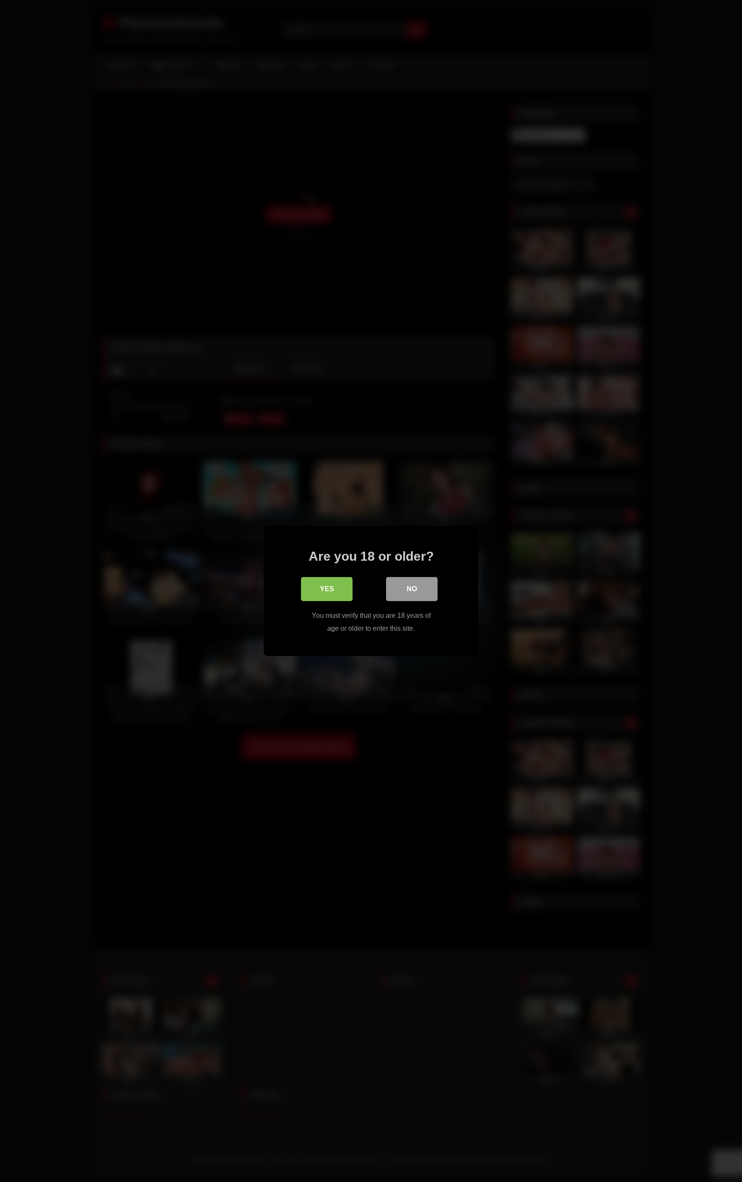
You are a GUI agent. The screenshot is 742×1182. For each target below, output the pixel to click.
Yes (327, 589)
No (412, 589)
